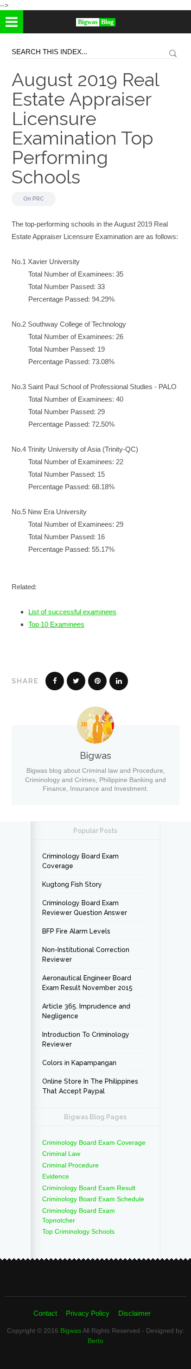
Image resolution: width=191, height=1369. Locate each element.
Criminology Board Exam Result (88, 1188)
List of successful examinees (72, 612)
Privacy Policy (87, 1313)
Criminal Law (61, 1153)
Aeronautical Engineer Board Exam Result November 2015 (87, 982)
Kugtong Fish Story (72, 884)
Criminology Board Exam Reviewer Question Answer (84, 907)
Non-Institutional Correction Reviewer (85, 954)
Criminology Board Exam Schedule (93, 1199)
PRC (38, 199)
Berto (95, 1340)
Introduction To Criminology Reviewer (85, 1039)
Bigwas (70, 1330)
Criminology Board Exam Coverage (80, 861)
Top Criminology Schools (78, 1231)
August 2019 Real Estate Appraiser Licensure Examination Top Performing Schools (85, 128)
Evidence (55, 1176)
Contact (45, 1313)
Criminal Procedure (70, 1165)
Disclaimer (134, 1313)
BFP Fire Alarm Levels (76, 931)
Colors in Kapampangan (79, 1062)
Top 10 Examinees (56, 624)
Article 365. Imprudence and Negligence (86, 1011)
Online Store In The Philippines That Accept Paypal (90, 1086)
